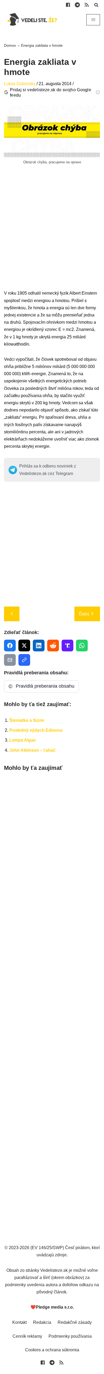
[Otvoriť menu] (93, 19)
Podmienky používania (70, 1336)
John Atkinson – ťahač (32, 750)
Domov (10, 45)
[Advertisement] (52, 237)
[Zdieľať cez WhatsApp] (82, 645)
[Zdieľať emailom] (10, 660)
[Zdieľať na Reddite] (53, 645)
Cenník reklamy (27, 1336)
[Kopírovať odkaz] (24, 660)
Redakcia (42, 1322)
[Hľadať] (96, 4)
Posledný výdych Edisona (35, 730)
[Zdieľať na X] (24, 645)
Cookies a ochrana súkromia (52, 1350)
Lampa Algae (22, 740)
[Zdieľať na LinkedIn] (39, 645)
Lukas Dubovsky (19, 83)
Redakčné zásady (75, 1322)
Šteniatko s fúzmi (26, 720)
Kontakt (19, 1322)
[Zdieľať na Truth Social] (67, 645)
